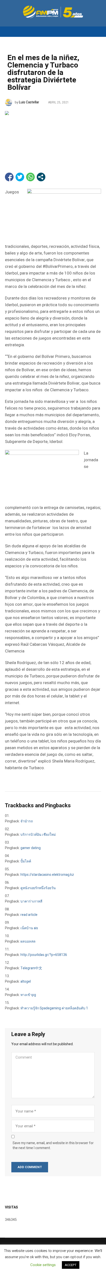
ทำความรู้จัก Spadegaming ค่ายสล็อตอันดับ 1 (54, 1008)
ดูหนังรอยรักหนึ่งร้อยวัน (38, 888)
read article (28, 914)
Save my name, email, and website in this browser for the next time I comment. (53, 1146)
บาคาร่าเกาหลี (31, 901)
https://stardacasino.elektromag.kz (47, 874)
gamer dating (30, 848)
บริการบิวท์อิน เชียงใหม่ (38, 834)
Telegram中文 (31, 968)
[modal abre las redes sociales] (41, 177)
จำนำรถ (26, 821)
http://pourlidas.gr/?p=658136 (43, 954)
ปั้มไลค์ (25, 861)
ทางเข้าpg (28, 994)
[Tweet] (20, 177)
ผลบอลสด (27, 941)
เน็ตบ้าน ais (29, 928)
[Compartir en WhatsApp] (30, 177)
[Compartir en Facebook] (9, 177)
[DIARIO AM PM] (53, 12)
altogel (25, 981)
